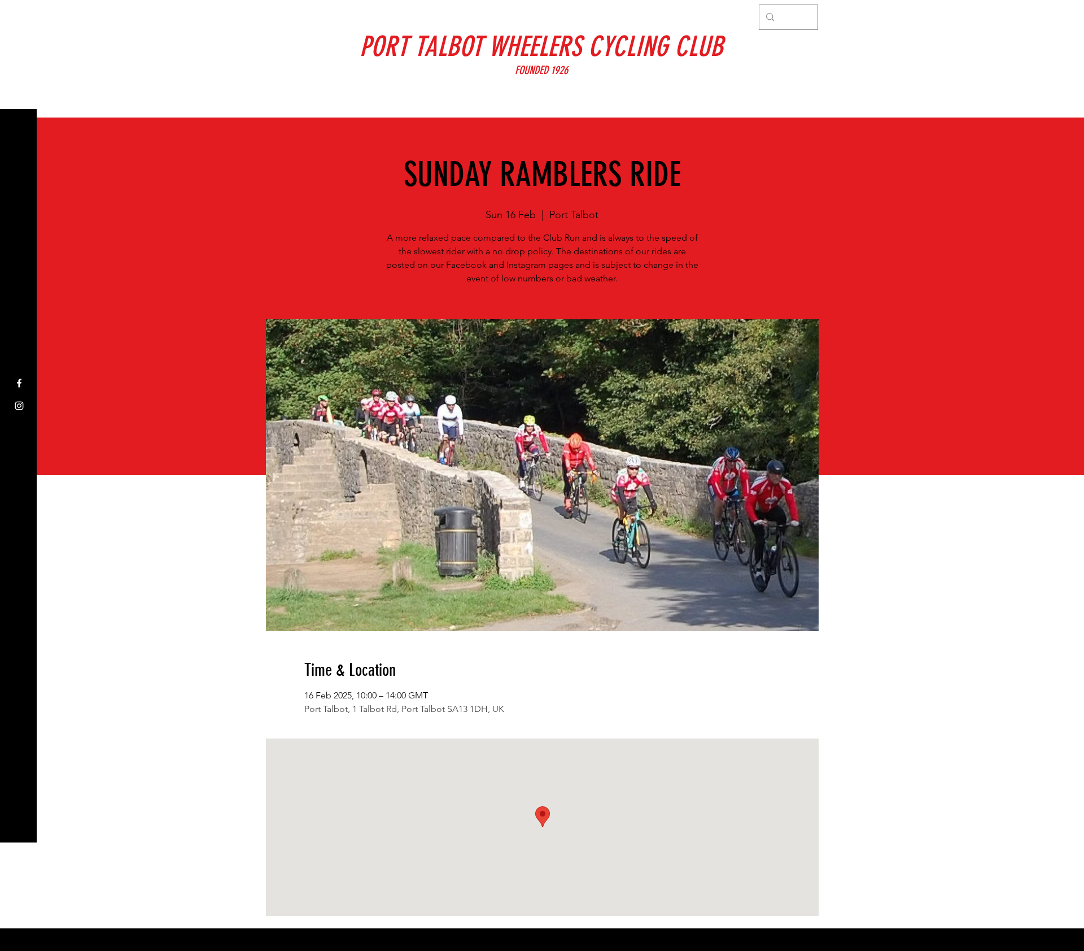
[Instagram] (19, 405)
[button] (19, 16)
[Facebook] (19, 383)
